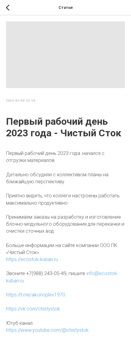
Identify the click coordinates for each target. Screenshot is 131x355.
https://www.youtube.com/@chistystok (47, 330)
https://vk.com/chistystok (33, 309)
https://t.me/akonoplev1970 (35, 295)
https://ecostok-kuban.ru (32, 259)
